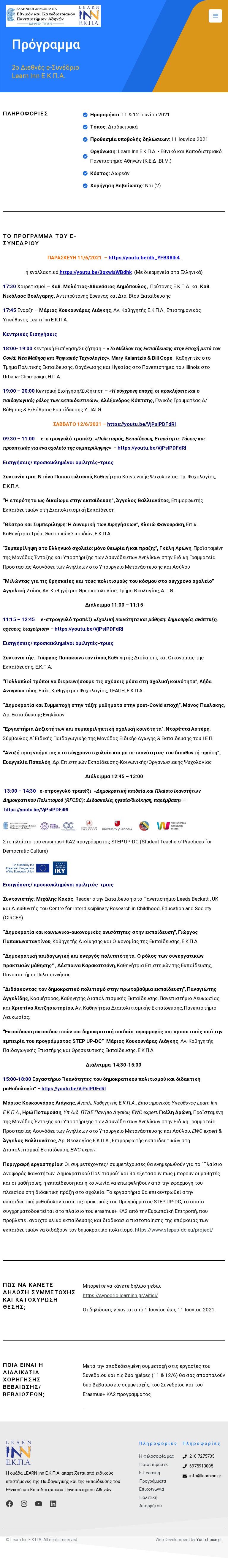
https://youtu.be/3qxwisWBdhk (96, 272)
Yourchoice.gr (209, 1539)
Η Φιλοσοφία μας (156, 1456)
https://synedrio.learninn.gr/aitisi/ (120, 1295)
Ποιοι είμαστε (153, 1464)
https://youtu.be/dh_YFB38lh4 (144, 258)
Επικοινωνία (151, 1489)
